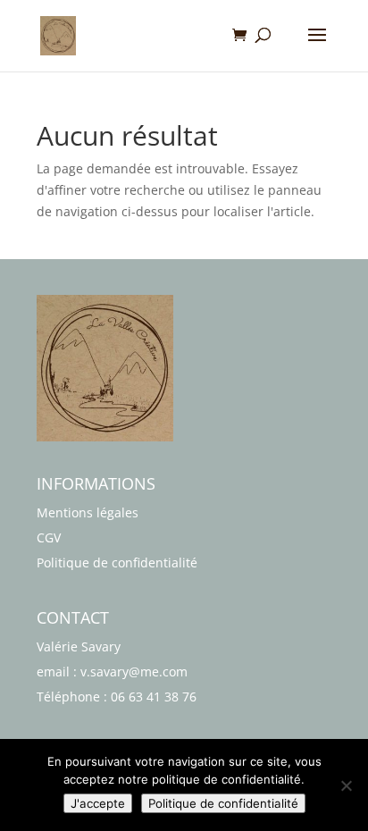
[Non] (346, 785)
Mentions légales (87, 512)
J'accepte (98, 803)
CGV (49, 537)
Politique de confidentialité (117, 562)
